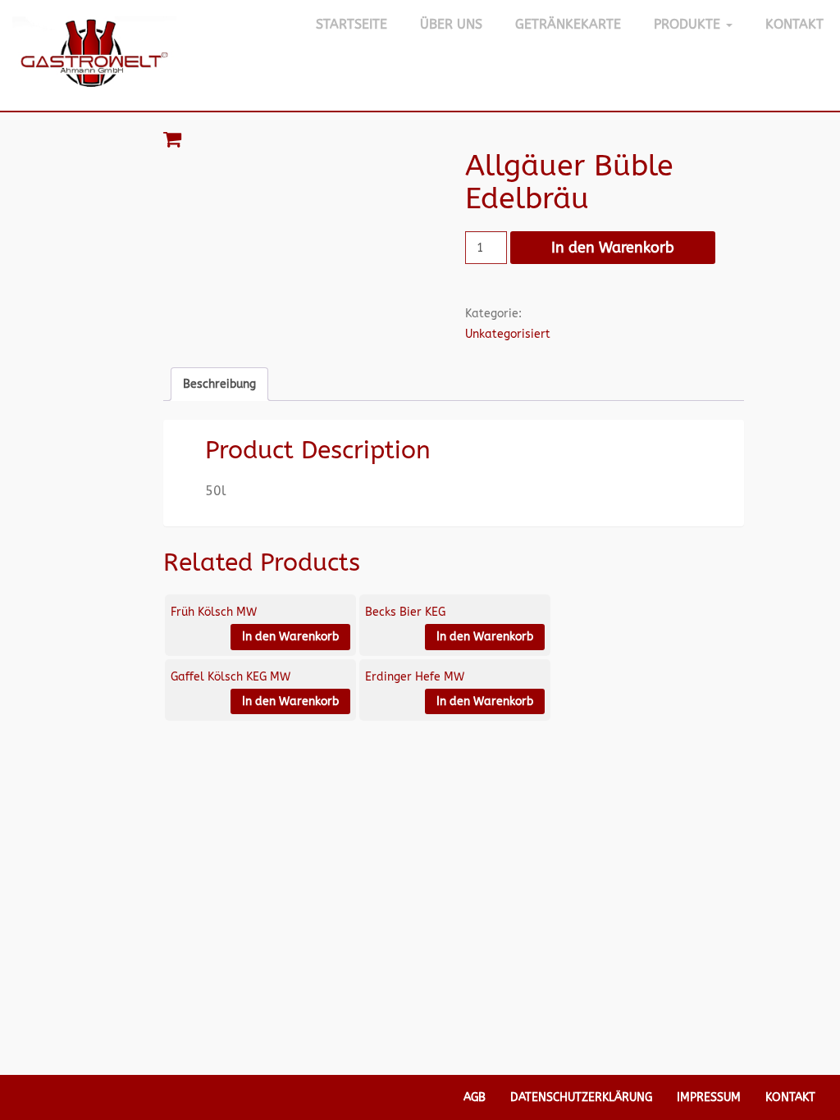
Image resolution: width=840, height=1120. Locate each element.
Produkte (689, 24)
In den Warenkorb (612, 248)
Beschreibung (219, 384)
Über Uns (451, 24)
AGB (474, 1097)
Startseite (351, 24)
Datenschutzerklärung (581, 1097)
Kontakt (794, 24)
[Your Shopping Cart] (453, 139)
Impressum (709, 1097)
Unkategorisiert (507, 334)
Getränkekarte (568, 24)
